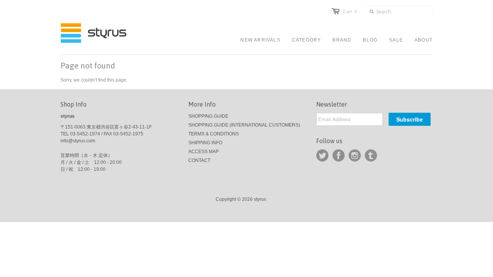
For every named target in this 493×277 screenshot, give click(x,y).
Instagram (355, 155)
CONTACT (199, 160)
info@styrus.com (77, 141)
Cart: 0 (350, 11)
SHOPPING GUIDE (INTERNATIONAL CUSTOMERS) (244, 125)
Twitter (322, 155)
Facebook (338, 155)
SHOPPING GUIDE (208, 116)
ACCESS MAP (203, 151)
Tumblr (371, 155)
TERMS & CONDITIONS (213, 134)
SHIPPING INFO (205, 142)
